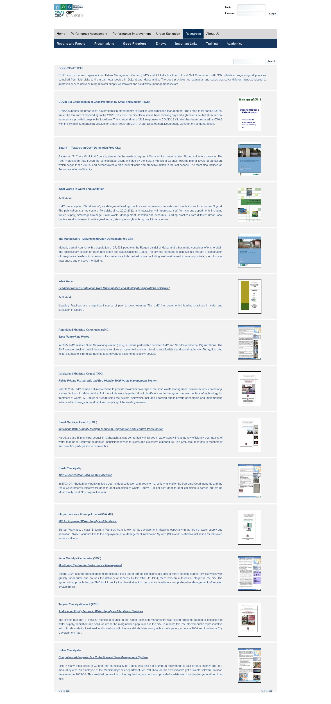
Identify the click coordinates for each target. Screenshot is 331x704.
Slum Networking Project (74, 336)
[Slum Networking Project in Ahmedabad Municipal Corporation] (249, 359)
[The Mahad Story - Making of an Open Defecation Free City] (249, 266)
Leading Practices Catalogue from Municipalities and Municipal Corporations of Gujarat (114, 288)
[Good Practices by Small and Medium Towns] (249, 129)
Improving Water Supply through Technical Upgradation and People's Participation (111, 429)
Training (212, 43)
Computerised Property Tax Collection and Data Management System (103, 657)
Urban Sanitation (168, 33)
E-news (161, 43)
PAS (69, 11)
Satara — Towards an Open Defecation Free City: (90, 147)
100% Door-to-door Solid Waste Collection (85, 475)
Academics (234, 43)
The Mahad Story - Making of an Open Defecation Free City (96, 238)
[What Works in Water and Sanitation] (249, 221)
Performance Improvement (132, 33)
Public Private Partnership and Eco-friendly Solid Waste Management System (108, 380)
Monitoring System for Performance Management (90, 565)
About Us (212, 33)
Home (61, 33)
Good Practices (135, 43)
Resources (193, 33)
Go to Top (64, 691)
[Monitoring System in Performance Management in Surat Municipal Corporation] (249, 589)
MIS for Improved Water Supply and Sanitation (88, 521)
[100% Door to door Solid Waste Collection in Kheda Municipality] (249, 497)
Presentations (104, 43)
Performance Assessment (89, 33)
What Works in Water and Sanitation (81, 189)
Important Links (186, 43)
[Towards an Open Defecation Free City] (249, 175)
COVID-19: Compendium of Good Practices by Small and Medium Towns (104, 102)
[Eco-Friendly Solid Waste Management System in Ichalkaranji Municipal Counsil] (249, 405)
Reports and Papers (71, 43)
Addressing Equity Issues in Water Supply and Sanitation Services (101, 611)
